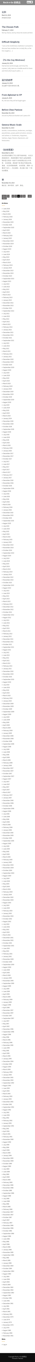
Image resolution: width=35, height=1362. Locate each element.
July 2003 (6, 905)
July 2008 (6, 749)
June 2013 (6, 593)
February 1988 (7, 1209)
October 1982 (7, 1298)
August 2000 (7, 967)
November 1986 (8, 1228)
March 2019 (6, 416)
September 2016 (8, 488)
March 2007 (7, 792)
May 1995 (6, 1051)
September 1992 (8, 1107)
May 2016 (6, 499)
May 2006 (6, 819)
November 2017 (8, 456)
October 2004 (7, 870)
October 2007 (7, 774)
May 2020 (6, 378)
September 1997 (8, 1018)
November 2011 (8, 642)
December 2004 (8, 865)
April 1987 (6, 1220)
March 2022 (7, 324)
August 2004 (7, 876)
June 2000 (6, 970)
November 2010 (8, 674)
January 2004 (7, 895)
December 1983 (8, 1287)
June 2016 (6, 496)
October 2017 (7, 459)
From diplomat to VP (12, 95)
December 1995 (8, 1045)
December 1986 (8, 1225)
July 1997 (6, 1021)
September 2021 (8, 340)
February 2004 (7, 892)
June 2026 (6, 209)
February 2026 (7, 217)
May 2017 (6, 467)
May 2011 (6, 658)
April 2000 (6, 973)
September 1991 (8, 1126)
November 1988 (8, 1188)
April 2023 (6, 292)
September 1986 (8, 1233)
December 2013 (8, 577)
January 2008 (7, 765)
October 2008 (7, 741)
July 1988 (6, 1199)
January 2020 (7, 389)
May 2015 (6, 531)
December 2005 (8, 833)
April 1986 (6, 1244)
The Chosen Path (10, 27)
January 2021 (7, 357)
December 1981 (8, 1303)
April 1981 (6, 1309)
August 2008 (7, 747)
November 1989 (8, 1161)
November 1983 (8, 1290)
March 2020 (7, 383)
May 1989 (6, 1174)
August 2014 (7, 556)
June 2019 (6, 408)
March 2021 (6, 351)
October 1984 (7, 1268)
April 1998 (6, 1008)
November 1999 (8, 981)
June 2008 (6, 752)
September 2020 (8, 367)
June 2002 (6, 927)
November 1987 (8, 1215)
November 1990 (8, 1139)
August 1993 (7, 1086)
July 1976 (6, 1328)
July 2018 (6, 435)
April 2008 (6, 757)
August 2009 (7, 714)
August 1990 (7, 1142)
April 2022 (6, 322)
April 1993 (6, 1091)
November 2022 (8, 305)
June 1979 (6, 1320)
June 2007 (6, 784)
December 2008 (8, 736)
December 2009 (8, 704)
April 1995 (6, 1053)
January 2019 (7, 418)
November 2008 (8, 739)
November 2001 (8, 940)
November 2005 (8, 835)
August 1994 (7, 1067)
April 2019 (6, 413)
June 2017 (6, 464)
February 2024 (7, 265)
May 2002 (6, 930)
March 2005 (6, 857)
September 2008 (8, 744)
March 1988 (6, 1207)
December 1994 (8, 1061)
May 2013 (6, 596)
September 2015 (8, 521)
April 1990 (6, 1150)
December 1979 (8, 1317)
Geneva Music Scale (12, 125)
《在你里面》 (8, 149)
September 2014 (8, 553)
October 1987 (7, 1217)
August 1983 (7, 1295)
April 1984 (6, 1282)
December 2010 (8, 671)
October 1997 (7, 1016)
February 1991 (7, 1137)
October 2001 (7, 943)
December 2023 (8, 271)
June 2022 (6, 316)
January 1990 (7, 1155)
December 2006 (8, 800)
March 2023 (6, 295)
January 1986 (7, 1250)
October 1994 (7, 1064)
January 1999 (7, 1002)
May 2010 (6, 690)
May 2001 (6, 951)
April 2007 (6, 790)
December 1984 (8, 1266)
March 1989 (6, 1180)
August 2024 (7, 249)
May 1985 (6, 1258)
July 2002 (6, 924)
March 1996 (6, 1040)
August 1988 (7, 1196)
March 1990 (6, 1153)
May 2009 (6, 722)
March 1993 (6, 1094)
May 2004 (6, 884)
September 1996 (8, 1032)
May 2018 (6, 440)
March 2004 (7, 889)
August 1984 (7, 1274)
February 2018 (7, 448)
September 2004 (8, 873)
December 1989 (8, 1158)
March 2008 (7, 760)
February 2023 (7, 297)
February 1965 (7, 1333)
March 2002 (7, 935)
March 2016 (6, 505)
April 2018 (6, 443)
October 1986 (7, 1231)
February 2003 (7, 911)
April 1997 (6, 1026)
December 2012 (8, 607)
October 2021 (7, 338)
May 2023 (6, 289)
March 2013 (6, 601)
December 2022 (8, 303)
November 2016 (8, 483)
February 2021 (7, 354)
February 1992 (7, 1121)
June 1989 (6, 1172)
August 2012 (7, 618)
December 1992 (8, 1102)
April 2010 (6, 693)
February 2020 (7, 386)
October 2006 (7, 806)
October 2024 (7, 246)
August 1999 (7, 986)
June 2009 (6, 720)
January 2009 (7, 733)
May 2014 (6, 564)
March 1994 (6, 1069)
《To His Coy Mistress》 (14, 60)
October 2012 (7, 612)
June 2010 (6, 687)
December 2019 (8, 392)
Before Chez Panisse (12, 110)
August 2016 (7, 491)
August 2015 (7, 523)
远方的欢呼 (7, 80)
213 (30, 196)
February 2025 (7, 236)
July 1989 (6, 1169)
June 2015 (6, 529)
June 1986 (6, 1239)
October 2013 (7, 583)
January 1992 (7, 1123)
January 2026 (7, 219)
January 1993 (7, 1099)
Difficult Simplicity (11, 42)
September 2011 (8, 647)
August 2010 (7, 682)
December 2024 (8, 241)
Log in (5, 1345)
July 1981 (6, 1306)
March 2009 (7, 728)
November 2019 (8, 394)
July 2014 (6, 558)
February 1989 (7, 1182)
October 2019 (7, 397)
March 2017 (6, 472)
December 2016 (8, 480)
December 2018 (8, 421)
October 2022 (7, 308)
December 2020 (8, 359)
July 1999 (6, 989)
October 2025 (7, 225)
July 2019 (6, 405)
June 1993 (6, 1088)
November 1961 (8, 1336)
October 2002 (7, 919)
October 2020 (7, 365)
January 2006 (7, 830)
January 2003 (7, 913)
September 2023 (8, 279)
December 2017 (8, 453)
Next (4, 198)
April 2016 (6, 502)
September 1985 (8, 1255)
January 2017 (7, 478)
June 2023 (6, 287)
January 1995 (7, 1059)
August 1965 (7, 1330)
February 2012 (7, 634)
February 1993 (7, 1096)
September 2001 (8, 946)
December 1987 (8, 1212)
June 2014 (6, 561)
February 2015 (7, 539)
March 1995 (6, 1056)
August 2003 (7, 903)
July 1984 (6, 1277)
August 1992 (7, 1110)
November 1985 (8, 1252)
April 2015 (6, 534)
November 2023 (8, 273)
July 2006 (6, 814)
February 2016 (7, 507)
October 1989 (7, 1164)
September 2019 (8, 400)
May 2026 (6, 211)
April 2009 (6, 725)
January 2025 (7, 238)
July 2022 (6, 314)
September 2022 (8, 311)
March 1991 (6, 1134)
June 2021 (6, 346)
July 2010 (6, 685)
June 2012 (6, 623)
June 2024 (6, 254)
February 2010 (7, 698)
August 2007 (7, 779)
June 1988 (6, 1201)
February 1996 (7, 1043)
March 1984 (6, 1285)
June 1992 (6, 1115)
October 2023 (7, 276)
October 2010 (7, 677)
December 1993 (8, 1077)
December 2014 (8, 545)
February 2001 (7, 954)
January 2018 (7, 451)
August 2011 (7, 650)
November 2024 (8, 244)
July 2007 (6, 782)
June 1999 (6, 991)
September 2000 (8, 965)
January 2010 (7, 701)
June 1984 (6, 1279)
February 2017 (7, 475)
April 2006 (6, 822)
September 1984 (8, 1271)
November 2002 (8, 916)
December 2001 (8, 938)
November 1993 (8, 1080)
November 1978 (8, 1325)
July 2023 (6, 284)
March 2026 (7, 214)
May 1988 (6, 1204)
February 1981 (7, 1314)
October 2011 (7, 644)
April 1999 (6, 994)
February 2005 (7, 860)
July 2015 (6, 526)
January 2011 (7, 669)
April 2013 (6, 599)
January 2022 (7, 330)
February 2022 (7, 327)
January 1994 (7, 1075)
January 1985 (7, 1263)
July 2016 (6, 494)
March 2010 (6, 696)
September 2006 (8, 808)
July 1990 (6, 1145)
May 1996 (6, 1037)
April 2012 (6, 628)
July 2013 (6, 591)
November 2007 (8, 771)
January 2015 (7, 542)
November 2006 (8, 803)
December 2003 (8, 897)
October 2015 (7, 518)
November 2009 (8, 706)
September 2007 (8, 776)
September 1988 (8, 1193)
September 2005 (8, 841)
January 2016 (7, 510)
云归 (4, 12)
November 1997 (8, 1013)
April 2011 (6, 661)
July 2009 (6, 717)
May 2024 (6, 257)
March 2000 (7, 975)
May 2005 (6, 852)
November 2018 (8, 424)
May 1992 (6, 1118)
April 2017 (6, 470)
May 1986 (6, 1242)
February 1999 (7, 999)
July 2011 (6, 652)
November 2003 (8, 900)
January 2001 (7, 956)
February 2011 (7, 666)
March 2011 (6, 663)
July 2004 (6, 878)
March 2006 (7, 825)
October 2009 (7, 709)
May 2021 (6, 349)
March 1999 (6, 997)
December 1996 (8, 1029)
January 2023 (7, 300)
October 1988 (7, 1190)
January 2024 (7, 268)
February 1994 (7, 1072)
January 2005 (7, 862)
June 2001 (6, 948)
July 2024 (6, 252)
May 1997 (6, 1024)
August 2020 (7, 370)
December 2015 (8, 513)
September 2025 (8, 227)
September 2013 (8, 585)
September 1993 (8, 1083)
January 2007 (7, 798)
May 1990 (6, 1147)
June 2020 (6, 375)
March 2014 (6, 569)
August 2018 (7, 432)
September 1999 (8, 983)
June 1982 (6, 1301)
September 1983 (8, 1293)
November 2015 (8, 515)
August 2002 (7, 921)
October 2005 (7, 838)
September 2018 (8, 429)
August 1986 (7, 1236)
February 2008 (7, 763)
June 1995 (6, 1048)
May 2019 (6, 410)
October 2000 (7, 962)
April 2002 (6, 932)
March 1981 (6, 1312)
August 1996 (7, 1034)
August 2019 (7, 402)
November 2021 (8, 335)
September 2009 (8, 712)
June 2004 (6, 881)
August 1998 (7, 1005)
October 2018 (7, 427)
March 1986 (6, 1247)
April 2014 (6, 566)
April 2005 (6, 854)
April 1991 (6, 1131)
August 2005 (7, 843)
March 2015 (6, 537)
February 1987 (7, 1223)
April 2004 (6, 886)
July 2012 (6, 620)
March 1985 (6, 1260)
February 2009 (7, 730)
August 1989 (7, 1166)
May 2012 (6, 626)
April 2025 (6, 230)
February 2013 (7, 604)
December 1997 (8, 1010)
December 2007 (8, 768)
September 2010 (8, 679)
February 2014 (7, 572)
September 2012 (8, 615)
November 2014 (8, 548)
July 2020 (6, 373)
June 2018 (6, 437)
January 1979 (7, 1322)
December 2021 (8, 332)
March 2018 (6, 445)
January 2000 (7, 978)
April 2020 (6, 381)
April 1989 (6, 1177)
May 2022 (6, 319)
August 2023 (7, 281)
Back (4, 196)
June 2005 (6, 849)
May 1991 (6, 1129)
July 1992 (6, 1112)
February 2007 (7, 795)
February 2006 (7, 827)
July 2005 (6, 846)
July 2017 (6, 461)
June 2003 (6, 908)
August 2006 (7, 811)
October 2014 (7, 550)
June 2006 (6, 817)
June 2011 (6, 655)
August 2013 (7, 588)
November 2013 (8, 580)
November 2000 (8, 959)
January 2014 (7, 574)
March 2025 (6, 233)
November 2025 (8, 222)
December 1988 (8, 1185)
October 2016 (7, 486)
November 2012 (8, 609)
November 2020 (8, 362)
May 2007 (6, 787)
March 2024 (7, 262)
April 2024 (6, 260)
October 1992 (7, 1104)
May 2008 (6, 755)
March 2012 (6, 631)
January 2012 (7, 636)
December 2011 (8, 639)
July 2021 (6, 343)
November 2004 (8, 868)
